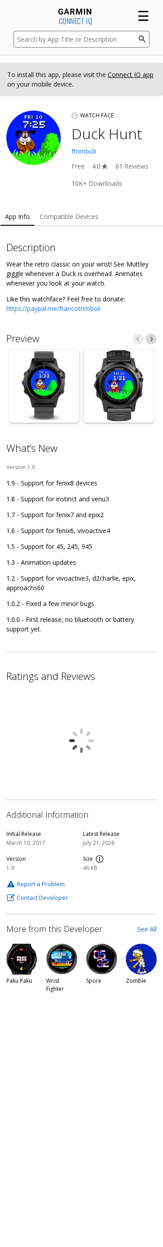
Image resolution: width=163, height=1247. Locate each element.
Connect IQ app (130, 74)
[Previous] (138, 339)
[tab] (17, 217)
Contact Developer (42, 897)
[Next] (151, 339)
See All (147, 929)
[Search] (144, 39)
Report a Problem (41, 884)
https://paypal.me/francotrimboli (53, 308)
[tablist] (81, 217)
